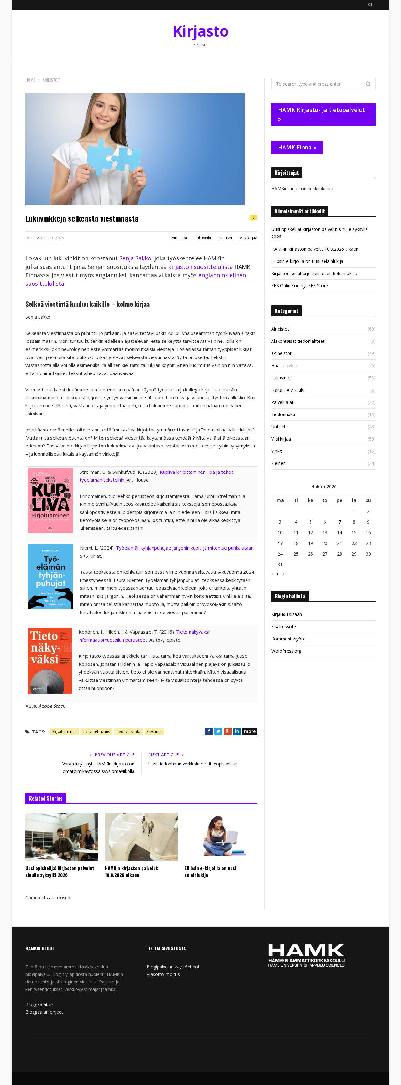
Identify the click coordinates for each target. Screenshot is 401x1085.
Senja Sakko (135, 258)
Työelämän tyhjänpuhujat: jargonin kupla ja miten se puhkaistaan (184, 548)
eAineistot (281, 353)
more (250, 731)
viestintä (154, 731)
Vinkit (276, 451)
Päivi (35, 238)
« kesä (277, 573)
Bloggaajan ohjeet (44, 1012)
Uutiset (226, 238)
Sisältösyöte (283, 626)
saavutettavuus (96, 731)
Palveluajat (282, 402)
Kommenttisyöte (288, 639)
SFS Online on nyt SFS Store (299, 286)
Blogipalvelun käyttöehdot (173, 967)
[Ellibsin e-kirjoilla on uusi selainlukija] (221, 837)
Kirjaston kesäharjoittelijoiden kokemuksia (314, 273)
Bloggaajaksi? (39, 1004)
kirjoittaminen (64, 731)
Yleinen (278, 463)
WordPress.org (286, 651)
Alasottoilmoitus (163, 974)
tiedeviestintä (128, 731)
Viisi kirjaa (248, 238)
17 (280, 543)
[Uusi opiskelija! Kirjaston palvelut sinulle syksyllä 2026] (61, 837)
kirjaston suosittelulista (200, 266)
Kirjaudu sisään (286, 614)
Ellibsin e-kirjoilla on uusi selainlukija (210, 871)
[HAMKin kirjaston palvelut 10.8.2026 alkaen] (141, 837)
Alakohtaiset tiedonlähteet (298, 341)
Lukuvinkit (203, 238)
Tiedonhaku (283, 414)
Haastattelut (283, 365)
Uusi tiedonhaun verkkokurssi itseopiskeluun (193, 764)
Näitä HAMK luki (287, 390)
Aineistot (179, 238)
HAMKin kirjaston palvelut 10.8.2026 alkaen (131, 871)
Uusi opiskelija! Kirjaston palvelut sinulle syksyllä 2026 (59, 871)
